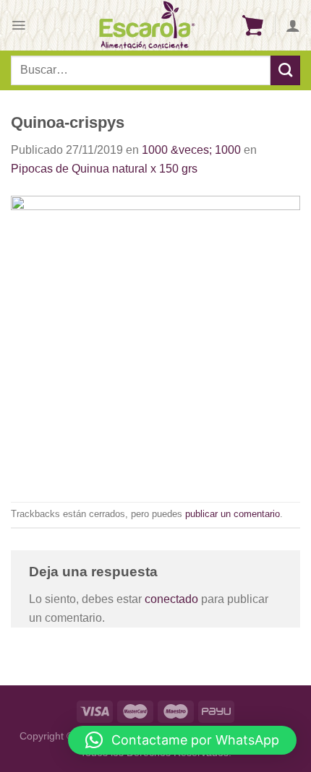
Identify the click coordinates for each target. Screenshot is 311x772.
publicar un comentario (232, 513)
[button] (182, 740)
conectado (171, 599)
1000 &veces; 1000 (191, 150)
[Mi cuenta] (293, 25)
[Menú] (18, 25)
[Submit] (285, 70)
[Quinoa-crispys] (155, 339)
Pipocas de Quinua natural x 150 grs (104, 168)
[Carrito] (252, 25)
